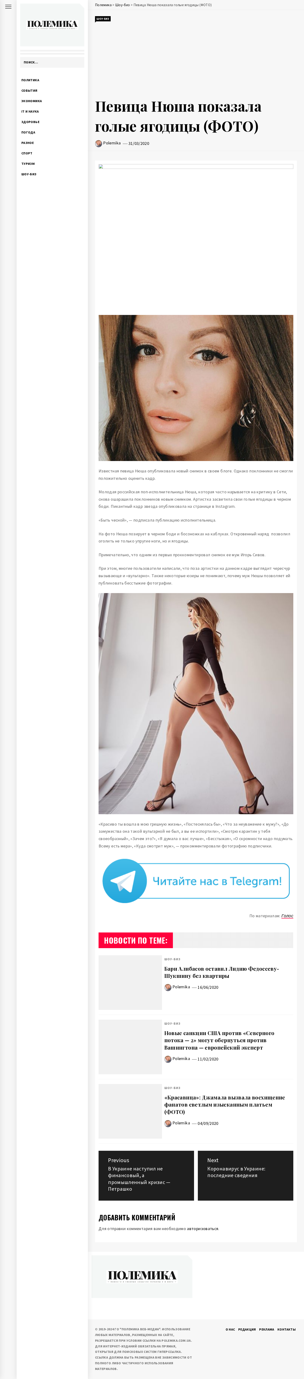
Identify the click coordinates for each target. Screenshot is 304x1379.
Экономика (31, 101)
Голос (287, 915)
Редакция (247, 1329)
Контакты (286, 1329)
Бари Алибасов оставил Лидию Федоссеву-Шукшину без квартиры (221, 972)
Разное (27, 143)
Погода (28, 132)
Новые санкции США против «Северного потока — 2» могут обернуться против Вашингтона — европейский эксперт (219, 1040)
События (29, 90)
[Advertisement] (196, 59)
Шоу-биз (29, 174)
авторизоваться (202, 1228)
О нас (230, 1329)
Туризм (28, 164)
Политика (30, 80)
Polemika (112, 143)
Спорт (27, 153)
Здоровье (30, 122)
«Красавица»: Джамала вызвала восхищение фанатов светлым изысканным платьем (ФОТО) (224, 1105)
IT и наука (30, 111)
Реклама (266, 1329)
